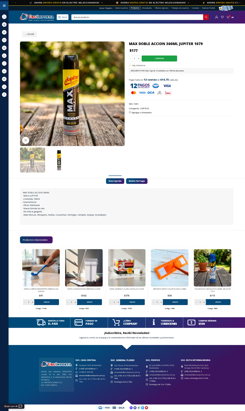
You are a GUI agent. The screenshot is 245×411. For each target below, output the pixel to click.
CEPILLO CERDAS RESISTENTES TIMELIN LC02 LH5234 (41, 290)
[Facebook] (135, 407)
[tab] (115, 181)
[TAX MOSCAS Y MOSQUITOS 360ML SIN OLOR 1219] (212, 268)
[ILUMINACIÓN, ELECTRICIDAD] (4, 63)
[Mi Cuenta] (216, 17)
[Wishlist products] (222, 17)
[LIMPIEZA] (4, 79)
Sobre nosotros (121, 8)
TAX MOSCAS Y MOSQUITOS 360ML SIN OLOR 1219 (213, 290)
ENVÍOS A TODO (56, 320)
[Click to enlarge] (25, 140)
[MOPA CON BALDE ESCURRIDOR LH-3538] (84, 268)
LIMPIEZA (144, 108)
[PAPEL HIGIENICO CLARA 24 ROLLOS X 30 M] (126, 268)
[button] (41, 302)
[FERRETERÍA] (4, 32)
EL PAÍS (53, 324)
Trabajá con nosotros (180, 8)
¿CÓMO (127, 320)
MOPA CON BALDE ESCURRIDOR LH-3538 (84, 289)
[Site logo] (37, 17)
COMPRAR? (130, 324)
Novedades (147, 8)
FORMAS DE (91, 320)
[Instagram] (131, 407)
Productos (135, 8)
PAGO (89, 324)
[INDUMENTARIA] (4, 71)
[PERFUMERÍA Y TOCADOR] (4, 94)
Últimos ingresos (161, 8)
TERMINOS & (167, 320)
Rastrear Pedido (208, 8)
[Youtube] (146, 407)
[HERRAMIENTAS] (4, 48)
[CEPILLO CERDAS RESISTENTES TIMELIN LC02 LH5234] (41, 268)
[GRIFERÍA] (4, 40)
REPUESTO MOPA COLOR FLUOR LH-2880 (169, 289)
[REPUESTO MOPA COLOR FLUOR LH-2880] (169, 268)
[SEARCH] (206, 17)
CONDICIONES (169, 324)
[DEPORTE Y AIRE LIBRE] (4, 17)
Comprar (159, 58)
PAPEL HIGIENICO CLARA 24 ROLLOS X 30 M (127, 289)
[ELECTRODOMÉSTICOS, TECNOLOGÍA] (4, 24)
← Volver (29, 34)
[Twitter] (142, 407)
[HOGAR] (4, 55)
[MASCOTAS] (4, 87)
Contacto (195, 8)
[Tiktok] (138, 407)
